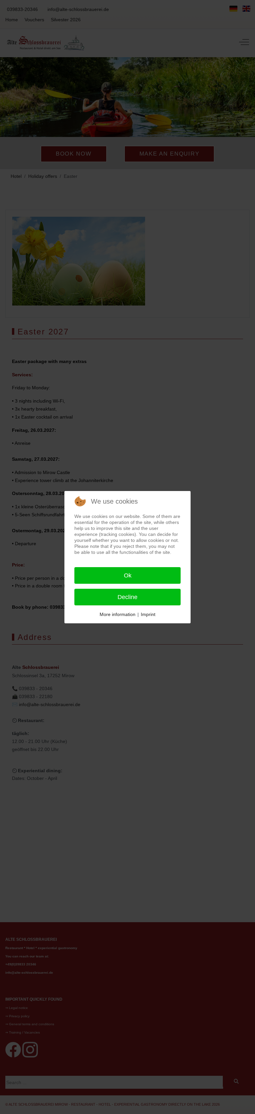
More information (117, 614)
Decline (127, 597)
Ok (127, 575)
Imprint (148, 614)
